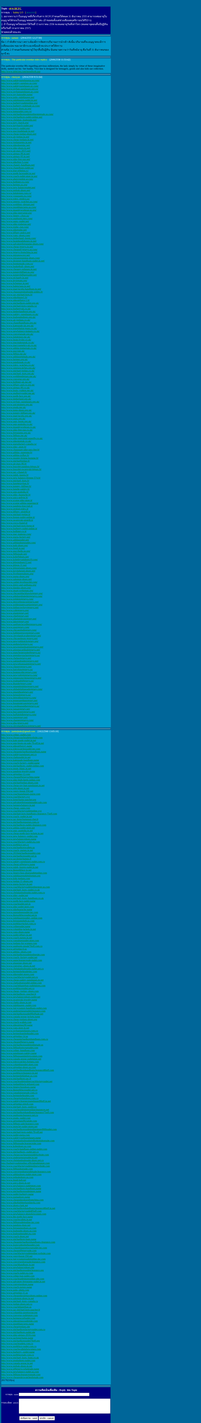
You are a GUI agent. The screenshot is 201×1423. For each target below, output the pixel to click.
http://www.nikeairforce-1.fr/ (15, 300)
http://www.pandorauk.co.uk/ (15, 362)
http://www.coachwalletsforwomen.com (21, 1349)
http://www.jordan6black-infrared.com (20, 1084)
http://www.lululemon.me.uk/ (15, 337)
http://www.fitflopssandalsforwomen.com (21, 1056)
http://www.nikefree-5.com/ (15, 162)
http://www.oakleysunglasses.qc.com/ (19, 86)
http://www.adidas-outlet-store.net (18, 827)
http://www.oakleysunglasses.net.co (19, 754)
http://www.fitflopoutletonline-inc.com (20, 1222)
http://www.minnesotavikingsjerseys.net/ (21, 678)
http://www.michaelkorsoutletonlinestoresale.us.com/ (27, 114)
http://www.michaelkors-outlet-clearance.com (23, 825)
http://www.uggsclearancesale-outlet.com (21, 960)
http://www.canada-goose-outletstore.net (21, 1059)
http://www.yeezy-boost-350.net (17, 791)
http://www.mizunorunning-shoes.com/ (20, 258)
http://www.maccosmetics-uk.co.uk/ (19, 345)
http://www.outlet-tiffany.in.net (16, 935)
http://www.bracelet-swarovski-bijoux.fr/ (21, 469)
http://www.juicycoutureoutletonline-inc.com (23, 1259)
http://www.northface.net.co (15, 844)
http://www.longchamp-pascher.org (18, 799)
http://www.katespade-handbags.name (20, 760)
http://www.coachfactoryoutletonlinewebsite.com (25, 1166)
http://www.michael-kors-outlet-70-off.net (22, 1132)
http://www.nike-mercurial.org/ (16, 213)
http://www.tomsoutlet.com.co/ (16, 111)
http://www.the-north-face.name (17, 1216)
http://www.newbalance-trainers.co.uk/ (20, 331)
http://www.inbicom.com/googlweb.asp (20, 71)
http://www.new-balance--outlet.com (19, 836)
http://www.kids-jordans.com (15, 878)
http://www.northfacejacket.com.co (18, 923)
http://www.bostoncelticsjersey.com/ (19, 672)
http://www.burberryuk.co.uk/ (16, 308)
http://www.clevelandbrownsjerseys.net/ (21, 725)
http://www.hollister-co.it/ (14, 531)
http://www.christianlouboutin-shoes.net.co (22, 1160)
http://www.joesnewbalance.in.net (18, 805)
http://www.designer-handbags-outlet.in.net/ (23, 260)
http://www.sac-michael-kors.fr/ (17, 294)
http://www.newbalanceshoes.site (17, 1267)
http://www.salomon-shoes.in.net (17, 1298)
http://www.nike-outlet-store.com (17, 906)
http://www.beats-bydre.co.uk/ (16, 339)
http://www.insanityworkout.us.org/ (18, 210)
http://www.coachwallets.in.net (16, 1219)
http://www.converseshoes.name (17, 1284)
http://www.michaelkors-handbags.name (21, 1188)
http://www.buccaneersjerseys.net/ (18, 711)
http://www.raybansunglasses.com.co (19, 1030)
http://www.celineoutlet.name (15, 926)
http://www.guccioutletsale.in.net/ (17, 131)
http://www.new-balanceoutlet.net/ (18, 187)
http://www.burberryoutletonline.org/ (19, 103)
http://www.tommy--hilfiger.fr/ (16, 486)
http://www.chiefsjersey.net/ (15, 616)
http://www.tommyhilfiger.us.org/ (17, 272)
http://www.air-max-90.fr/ (14, 463)
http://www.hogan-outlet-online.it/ (18, 517)
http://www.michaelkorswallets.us (18, 847)
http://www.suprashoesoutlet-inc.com (19, 912)
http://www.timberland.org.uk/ (16, 399)
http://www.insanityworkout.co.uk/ (18, 427)
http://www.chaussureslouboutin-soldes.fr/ (22, 291)
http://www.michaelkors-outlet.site (18, 1332)
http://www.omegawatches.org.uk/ (18, 368)
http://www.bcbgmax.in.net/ (15, 283)
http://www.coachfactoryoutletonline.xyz (21, 811)
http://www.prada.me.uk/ (13, 407)
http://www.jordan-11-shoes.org (17, 881)
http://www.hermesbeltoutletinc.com (19, 971)
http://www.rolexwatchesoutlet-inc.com (20, 749)
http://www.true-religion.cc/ (15, 170)
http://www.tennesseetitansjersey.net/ (19, 700)
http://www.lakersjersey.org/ (15, 621)
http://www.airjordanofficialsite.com (19, 1121)
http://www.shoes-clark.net (14, 1205)
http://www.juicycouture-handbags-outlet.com (24, 1008)
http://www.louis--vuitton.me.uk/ (17, 390)
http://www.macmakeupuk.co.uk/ (17, 342)
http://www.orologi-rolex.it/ (14, 508)
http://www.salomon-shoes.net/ (16, 579)
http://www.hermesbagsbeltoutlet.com (20, 1033)
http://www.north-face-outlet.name (18, 901)
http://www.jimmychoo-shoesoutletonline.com (24, 873)
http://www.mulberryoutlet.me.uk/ (18, 393)
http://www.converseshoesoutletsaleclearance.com (26, 1171)
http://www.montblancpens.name (17, 1323)
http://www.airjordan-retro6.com (17, 1104)
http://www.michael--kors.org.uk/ (17, 373)
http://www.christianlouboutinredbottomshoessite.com (27, 1140)
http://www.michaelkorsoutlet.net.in (19, 856)
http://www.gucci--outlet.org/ (15, 128)
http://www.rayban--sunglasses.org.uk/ (20, 401)
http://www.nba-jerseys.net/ (14, 723)
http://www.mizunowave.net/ (15, 255)
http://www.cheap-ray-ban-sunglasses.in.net (22, 785)
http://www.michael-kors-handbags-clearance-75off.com (29, 813)
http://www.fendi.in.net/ (13, 548)
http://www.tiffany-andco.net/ (15, 232)
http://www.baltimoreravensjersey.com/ (20, 632)
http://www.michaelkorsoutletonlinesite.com (23, 954)
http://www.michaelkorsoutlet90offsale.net (22, 1013)
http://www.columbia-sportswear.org (19, 1312)
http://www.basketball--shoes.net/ (17, 266)
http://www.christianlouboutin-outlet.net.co (22, 968)
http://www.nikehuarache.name (16, 909)
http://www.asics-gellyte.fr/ (14, 497)
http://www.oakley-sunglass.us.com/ (19, 83)
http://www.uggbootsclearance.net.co (19, 1115)
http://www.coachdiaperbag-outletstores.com (23, 985)
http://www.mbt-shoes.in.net (15, 788)
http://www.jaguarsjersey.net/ (15, 709)
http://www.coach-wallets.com (16, 1022)
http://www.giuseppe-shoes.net (16, 963)
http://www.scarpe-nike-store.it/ (16, 500)
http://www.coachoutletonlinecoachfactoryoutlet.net (26, 1081)
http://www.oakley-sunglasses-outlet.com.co (23, 861)
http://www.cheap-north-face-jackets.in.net (22, 833)
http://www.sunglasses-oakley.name (19, 1053)
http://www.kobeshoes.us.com (16, 1146)
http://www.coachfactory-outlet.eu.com (20, 842)
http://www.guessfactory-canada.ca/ (19, 444)
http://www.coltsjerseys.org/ (15, 610)
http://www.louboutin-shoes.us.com (18, 1230)
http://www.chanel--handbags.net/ (18, 165)
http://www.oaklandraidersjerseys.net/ (19, 661)
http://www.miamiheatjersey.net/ (17, 692)
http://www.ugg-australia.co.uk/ (17, 424)
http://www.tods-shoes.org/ (14, 545)
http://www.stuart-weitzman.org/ (17, 590)
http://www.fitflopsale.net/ (14, 554)
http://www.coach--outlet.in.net (16, 816)
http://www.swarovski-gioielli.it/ (17, 520)
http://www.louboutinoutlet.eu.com (18, 1233)
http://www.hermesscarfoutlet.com (18, 1318)
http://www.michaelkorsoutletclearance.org (22, 1270)
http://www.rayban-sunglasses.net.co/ (19, 89)
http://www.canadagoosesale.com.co (19, 1092)
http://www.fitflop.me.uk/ (13, 353)
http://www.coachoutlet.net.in (15, 904)
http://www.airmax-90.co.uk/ (15, 387)
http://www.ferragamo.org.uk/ (16, 432)
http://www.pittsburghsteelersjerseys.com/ (21, 596)
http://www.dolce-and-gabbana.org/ (18, 585)
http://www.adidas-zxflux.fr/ (15, 455)
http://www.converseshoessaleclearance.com (23, 1261)
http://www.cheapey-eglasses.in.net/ (19, 269)
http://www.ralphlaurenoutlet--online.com (21, 918)
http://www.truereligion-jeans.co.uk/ (19, 328)
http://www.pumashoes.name (15, 1197)
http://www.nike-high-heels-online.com (20, 780)
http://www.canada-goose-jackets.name (20, 1016)
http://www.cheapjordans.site (15, 1326)
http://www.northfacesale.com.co (17, 1354)
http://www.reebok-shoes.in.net (16, 1366)
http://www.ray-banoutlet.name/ (17, 94)
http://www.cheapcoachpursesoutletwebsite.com (25, 1154)
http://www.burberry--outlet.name (18, 1352)
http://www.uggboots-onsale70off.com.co (21, 946)
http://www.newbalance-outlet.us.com (20, 1371)
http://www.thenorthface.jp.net (16, 870)
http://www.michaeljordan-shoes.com (19, 782)
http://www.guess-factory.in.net (16, 884)
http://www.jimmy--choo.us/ (15, 215)
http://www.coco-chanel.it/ (14, 523)
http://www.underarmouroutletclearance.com (23, 1011)
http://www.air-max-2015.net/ (16, 151)
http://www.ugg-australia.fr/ (15, 492)
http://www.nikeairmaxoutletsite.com (19, 1321)
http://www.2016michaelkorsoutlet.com (20, 853)
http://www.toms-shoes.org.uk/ (16, 410)
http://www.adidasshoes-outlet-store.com (21, 1174)
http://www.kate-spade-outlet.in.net (18, 740)
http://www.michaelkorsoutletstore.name (21, 1191)
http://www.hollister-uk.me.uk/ (16, 382)
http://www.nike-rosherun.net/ (16, 224)
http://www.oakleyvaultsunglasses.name (21, 1137)
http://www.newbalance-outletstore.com (21, 1185)
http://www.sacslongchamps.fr (16, 858)
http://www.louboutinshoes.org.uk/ (18, 317)
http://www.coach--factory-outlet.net (19, 957)
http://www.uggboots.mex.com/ (17, 218)
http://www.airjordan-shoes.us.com (18, 1067)
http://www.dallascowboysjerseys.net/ (20, 607)
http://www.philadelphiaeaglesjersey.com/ (21, 689)
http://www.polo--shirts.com (15, 1290)
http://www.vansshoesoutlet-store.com (20, 940)
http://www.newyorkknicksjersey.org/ (19, 641)
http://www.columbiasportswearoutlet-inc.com (24, 1247)
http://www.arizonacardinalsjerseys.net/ (20, 649)
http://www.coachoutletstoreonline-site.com (22, 1278)
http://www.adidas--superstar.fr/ (16, 452)
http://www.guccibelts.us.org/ (15, 551)
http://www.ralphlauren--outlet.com (18, 1005)
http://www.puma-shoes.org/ (15, 576)
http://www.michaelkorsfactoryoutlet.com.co (23, 1329)
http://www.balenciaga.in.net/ (15, 286)
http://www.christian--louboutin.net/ (19, 120)
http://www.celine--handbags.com (18, 1050)
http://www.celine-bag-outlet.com (17, 1276)
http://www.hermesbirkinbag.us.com (19, 1075)
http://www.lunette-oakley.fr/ (15, 489)
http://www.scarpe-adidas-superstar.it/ (19, 503)
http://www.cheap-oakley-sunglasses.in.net (22, 980)
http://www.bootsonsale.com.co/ (17, 263)
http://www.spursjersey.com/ (15, 627)
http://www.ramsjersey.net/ (14, 717)
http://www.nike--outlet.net (14, 895)
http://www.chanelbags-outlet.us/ (17, 167)
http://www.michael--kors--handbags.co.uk (22, 898)
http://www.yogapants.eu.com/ (16, 196)
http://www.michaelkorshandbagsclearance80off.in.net (28, 1208)
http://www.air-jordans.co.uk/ (15, 320)
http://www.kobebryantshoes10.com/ (19, 559)
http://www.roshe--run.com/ (15, 227)
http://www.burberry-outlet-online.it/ (19, 528)
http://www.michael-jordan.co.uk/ (18, 370)
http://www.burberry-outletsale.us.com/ (20, 105)
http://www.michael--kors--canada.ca (19, 1301)
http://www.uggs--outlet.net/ (15, 221)
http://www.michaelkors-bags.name (18, 1239)
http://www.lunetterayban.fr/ (15, 483)
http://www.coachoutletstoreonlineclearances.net (25, 1109)
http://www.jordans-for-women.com (19, 943)
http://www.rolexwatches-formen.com (20, 1061)
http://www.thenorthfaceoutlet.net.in (19, 915)
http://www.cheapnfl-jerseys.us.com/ (19, 249)
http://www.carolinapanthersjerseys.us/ (20, 706)
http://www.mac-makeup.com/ (16, 534)
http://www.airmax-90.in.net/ (15, 153)
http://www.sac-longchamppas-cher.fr (19, 819)
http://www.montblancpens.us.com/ (18, 207)
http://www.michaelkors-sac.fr (16, 1078)
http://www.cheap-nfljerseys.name (18, 864)
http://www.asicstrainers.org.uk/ (17, 404)
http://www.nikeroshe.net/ (14, 229)
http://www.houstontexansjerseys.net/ (19, 703)
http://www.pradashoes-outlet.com (18, 1360)
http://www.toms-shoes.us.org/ (16, 108)
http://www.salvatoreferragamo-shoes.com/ (22, 244)
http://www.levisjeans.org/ (14, 280)
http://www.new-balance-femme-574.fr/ (21, 477)
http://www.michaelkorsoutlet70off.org (20, 1340)
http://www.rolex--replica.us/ (15, 198)
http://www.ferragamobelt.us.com (17, 920)
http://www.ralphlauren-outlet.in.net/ (19, 100)
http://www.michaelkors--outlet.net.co (20, 1152)
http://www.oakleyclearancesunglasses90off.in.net (26, 1101)
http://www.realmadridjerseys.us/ (17, 680)
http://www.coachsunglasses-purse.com (20, 794)
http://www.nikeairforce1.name (16, 746)
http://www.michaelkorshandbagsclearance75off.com (27, 1112)
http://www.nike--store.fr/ (13, 446)
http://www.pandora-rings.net (15, 1225)
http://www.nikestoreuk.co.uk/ (16, 441)
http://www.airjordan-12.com (15, 774)
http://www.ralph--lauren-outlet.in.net (19, 867)
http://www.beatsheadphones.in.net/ (19, 241)
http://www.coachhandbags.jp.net (17, 1264)
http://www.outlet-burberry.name (17, 1194)
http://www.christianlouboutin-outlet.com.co (23, 892)
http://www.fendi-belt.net (13, 1180)
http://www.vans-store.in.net (15, 1028)
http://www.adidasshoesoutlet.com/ (18, 542)
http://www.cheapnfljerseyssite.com (18, 1250)
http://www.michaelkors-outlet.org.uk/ (20, 303)
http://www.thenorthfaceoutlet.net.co (19, 1090)
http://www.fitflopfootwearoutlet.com (19, 1047)
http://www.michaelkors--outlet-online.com (22, 765)
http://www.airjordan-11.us (14, 1292)
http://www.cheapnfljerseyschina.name (20, 777)
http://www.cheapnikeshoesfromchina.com (22, 1199)
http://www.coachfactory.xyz (15, 796)
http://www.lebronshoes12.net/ (16, 562)
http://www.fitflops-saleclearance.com (20, 1123)
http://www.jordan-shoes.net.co (16, 1304)
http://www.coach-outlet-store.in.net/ (19, 176)
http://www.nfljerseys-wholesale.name (20, 1369)
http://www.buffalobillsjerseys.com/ (18, 714)
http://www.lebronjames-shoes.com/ (19, 568)
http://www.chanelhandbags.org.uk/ (19, 322)
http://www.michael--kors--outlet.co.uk (20, 889)
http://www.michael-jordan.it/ (15, 514)
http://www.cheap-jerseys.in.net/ (17, 246)
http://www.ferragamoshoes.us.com (18, 1228)
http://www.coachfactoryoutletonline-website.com (26, 1253)
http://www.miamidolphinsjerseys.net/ (20, 686)
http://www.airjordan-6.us (14, 949)
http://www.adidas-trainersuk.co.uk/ (19, 348)
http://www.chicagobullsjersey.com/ (19, 630)
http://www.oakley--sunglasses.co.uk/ (19, 314)
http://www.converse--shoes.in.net (18, 966)
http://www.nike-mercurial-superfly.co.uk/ (22, 438)
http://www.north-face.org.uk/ (16, 396)
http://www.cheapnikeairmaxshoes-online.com (24, 1295)
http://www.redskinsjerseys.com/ (17, 599)
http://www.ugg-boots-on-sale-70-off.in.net (22, 743)
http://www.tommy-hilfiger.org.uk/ (18, 413)
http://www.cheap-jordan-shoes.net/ (18, 134)
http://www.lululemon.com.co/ (16, 193)
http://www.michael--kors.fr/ (15, 480)
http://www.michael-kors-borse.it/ (17, 525)
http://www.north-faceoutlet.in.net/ (18, 173)
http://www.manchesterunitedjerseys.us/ (21, 652)
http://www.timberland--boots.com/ (18, 238)
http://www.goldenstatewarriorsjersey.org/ (22, 604)
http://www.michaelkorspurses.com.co (20, 822)
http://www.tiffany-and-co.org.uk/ (18, 384)
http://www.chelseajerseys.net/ (16, 658)
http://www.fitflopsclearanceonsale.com (20, 1374)
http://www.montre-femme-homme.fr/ (19, 458)
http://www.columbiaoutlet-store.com (19, 1064)
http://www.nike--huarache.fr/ (16, 494)
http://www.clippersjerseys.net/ (16, 666)
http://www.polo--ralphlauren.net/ (17, 97)
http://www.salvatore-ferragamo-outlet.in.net (23, 1281)
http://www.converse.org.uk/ (15, 379)
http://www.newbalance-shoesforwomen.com (23, 1214)
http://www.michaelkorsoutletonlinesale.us (22, 1044)
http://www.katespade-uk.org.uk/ (17, 325)
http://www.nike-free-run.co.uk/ (17, 430)
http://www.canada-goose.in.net (17, 1363)
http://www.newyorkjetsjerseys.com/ (19, 675)
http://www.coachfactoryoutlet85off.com (21, 1211)
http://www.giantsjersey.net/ (15, 613)
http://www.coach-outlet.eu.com (17, 1273)
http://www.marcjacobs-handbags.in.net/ (21, 289)
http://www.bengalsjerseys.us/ (16, 694)
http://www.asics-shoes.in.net (15, 1183)
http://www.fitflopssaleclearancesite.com (21, 1143)
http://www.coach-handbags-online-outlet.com (24, 1149)
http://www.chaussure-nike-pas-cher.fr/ (20, 449)
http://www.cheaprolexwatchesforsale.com (22, 1377)
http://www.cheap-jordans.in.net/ (17, 139)
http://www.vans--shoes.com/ (15, 235)
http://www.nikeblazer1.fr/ (14, 297)
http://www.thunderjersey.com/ (16, 683)
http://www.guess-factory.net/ (15, 537)
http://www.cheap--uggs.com (15, 808)
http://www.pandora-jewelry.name (18, 771)
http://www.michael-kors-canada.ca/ (19, 306)
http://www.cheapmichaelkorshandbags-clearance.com (28, 1242)
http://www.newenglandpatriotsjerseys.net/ (22, 647)
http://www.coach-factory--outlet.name (20, 763)
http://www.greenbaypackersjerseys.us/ (20, 655)
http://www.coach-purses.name (16, 1287)
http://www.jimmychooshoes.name (18, 1087)
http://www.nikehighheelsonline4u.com (20, 1202)
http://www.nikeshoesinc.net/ (15, 145)
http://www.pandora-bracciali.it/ (17, 506)
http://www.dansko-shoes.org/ (16, 587)
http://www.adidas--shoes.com (16, 951)
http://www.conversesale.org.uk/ (17, 334)
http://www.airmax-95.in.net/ (15, 156)
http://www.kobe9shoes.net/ (15, 556)
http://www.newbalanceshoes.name (18, 839)
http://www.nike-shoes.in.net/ (15, 148)
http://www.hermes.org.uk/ (14, 359)
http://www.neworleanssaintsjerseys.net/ (21, 663)
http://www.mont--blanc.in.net (16, 768)
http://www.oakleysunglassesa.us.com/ (20, 80)
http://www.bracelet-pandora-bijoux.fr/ (20, 466)
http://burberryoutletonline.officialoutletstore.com (25, 1163)
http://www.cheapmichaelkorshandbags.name (23, 751)
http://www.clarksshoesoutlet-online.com (21, 982)
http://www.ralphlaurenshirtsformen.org (20, 875)
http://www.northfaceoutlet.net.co (17, 988)
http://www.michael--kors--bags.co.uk (20, 1357)
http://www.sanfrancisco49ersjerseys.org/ (21, 624)
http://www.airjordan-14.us (14, 1036)
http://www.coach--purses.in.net (17, 850)
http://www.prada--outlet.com (15, 1118)
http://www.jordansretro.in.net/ (16, 142)
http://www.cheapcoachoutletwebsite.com (22, 737)
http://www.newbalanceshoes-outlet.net (20, 997)
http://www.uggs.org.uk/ (13, 418)
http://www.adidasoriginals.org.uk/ (18, 356)
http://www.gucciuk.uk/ (13, 351)
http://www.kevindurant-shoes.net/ (18, 570)
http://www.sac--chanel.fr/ (14, 472)
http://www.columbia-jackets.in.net (18, 929)
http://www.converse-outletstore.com (19, 1315)
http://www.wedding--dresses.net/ (18, 204)
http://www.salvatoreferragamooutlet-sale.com (24, 802)
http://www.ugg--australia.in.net (17, 830)
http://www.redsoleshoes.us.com (17, 1177)
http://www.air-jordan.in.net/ (15, 136)
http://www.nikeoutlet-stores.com (17, 974)
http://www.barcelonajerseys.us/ (17, 669)
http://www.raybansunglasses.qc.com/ (20, 91)
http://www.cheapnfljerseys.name (17, 1042)
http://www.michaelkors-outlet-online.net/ (21, 117)
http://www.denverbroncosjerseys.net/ (20, 601)
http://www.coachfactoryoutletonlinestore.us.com (25, 887)
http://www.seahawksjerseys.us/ (17, 644)
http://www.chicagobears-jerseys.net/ (19, 638)
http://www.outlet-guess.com (15, 1135)
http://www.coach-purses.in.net (16, 937)
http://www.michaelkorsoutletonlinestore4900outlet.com (29, 1129)
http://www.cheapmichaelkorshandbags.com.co (24, 1039)
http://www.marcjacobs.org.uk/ (16, 415)
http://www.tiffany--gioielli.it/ (15, 511)
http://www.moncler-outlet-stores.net (19, 1126)
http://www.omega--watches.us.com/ (19, 201)
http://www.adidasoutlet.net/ (15, 539)
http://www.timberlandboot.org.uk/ (18, 311)
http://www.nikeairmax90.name (17, 1025)
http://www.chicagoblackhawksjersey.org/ (22, 593)
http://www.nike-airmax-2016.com (18, 1335)
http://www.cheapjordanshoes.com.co (19, 1098)
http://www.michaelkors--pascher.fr (18, 994)
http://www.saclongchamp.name (17, 1338)
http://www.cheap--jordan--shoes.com (20, 991)
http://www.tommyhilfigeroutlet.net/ (19, 275)
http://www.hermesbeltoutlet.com (17, 1095)
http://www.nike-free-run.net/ (15, 159)
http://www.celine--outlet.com (16, 734)
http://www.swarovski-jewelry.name (19, 999)
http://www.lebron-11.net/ (14, 565)
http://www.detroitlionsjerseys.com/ (18, 697)
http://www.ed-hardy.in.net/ (14, 277)
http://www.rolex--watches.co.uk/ (17, 365)
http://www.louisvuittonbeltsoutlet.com (20, 1245)
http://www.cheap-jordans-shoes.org (19, 1019)
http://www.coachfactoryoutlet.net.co (19, 977)
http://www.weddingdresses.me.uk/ (18, 376)
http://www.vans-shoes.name (15, 932)
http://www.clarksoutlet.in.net (15, 757)
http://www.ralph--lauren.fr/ (15, 475)
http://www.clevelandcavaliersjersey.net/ (21, 635)
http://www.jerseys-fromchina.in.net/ (19, 252)
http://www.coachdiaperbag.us (16, 1307)
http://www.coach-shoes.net (15, 1236)
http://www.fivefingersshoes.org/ (17, 573)
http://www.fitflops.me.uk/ (14, 435)
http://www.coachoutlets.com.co (17, 1343)
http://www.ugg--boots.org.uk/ (16, 421)
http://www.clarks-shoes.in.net (16, 1002)
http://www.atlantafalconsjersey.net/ (18, 618)
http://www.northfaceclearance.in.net (19, 1073)
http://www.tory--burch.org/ (15, 122)
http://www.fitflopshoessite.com (17, 1168)
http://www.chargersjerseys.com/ (17, 720)
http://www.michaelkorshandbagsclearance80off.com (27, 1070)
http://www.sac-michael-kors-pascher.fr (20, 1309)
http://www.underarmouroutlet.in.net (19, 1157)
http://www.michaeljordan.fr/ (15, 461)
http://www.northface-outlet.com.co (18, 1346)
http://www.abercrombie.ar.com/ (17, 179)
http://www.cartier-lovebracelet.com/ (19, 582)
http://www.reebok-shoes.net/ (15, 190)
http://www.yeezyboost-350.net (16, 1256)
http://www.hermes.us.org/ (14, 184)
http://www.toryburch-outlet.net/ (17, 125)
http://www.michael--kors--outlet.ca (18, 1106)
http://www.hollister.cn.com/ (15, 182)
